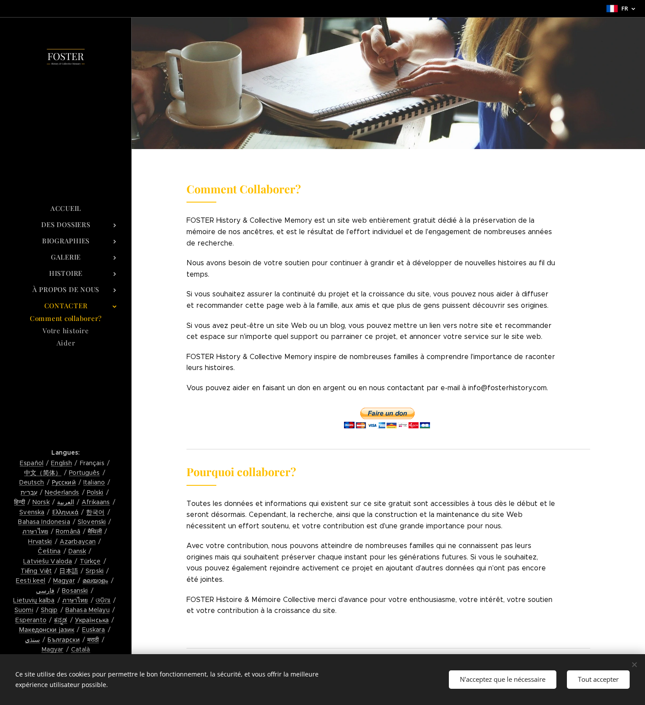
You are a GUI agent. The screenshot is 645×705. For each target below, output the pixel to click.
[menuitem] (66, 208)
